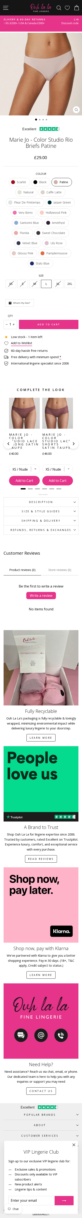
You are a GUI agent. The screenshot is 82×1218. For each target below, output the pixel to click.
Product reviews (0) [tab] (22, 570)
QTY (10, 315)
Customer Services (39, 1135)
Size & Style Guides (41, 511)
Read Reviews (41, 859)
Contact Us (41, 1091)
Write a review (41, 595)
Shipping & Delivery (41, 520)
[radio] (19, 182)
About (40, 1125)
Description (41, 502)
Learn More (41, 738)
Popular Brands (40, 1114)
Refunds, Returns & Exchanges (41, 530)
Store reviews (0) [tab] (59, 570)
